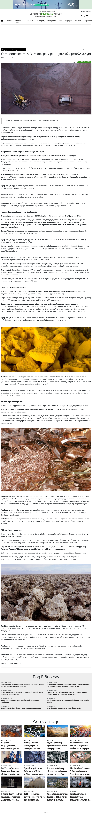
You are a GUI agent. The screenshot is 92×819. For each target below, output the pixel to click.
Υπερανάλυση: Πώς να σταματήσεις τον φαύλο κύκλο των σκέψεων (64, 708)
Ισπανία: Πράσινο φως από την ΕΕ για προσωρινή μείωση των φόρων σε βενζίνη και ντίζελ (68, 701)
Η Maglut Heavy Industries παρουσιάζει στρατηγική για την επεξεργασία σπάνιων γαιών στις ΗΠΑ (11, 797)
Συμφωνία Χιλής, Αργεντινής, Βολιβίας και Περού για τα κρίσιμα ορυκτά (11, 745)
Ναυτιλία (78, 21)
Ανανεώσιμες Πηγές (19, 21)
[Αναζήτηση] (90, 16)
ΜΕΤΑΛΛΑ (83, 62)
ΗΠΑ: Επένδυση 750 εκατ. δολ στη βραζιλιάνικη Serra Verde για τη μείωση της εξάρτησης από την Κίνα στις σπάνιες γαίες (80, 771)
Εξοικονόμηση (40, 21)
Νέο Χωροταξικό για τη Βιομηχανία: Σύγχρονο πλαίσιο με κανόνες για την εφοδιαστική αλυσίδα (11, 771)
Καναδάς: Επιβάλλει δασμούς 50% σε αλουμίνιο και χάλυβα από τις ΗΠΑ (80, 797)
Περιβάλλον (29, 21)
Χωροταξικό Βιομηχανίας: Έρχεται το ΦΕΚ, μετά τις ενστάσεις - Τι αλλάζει (57, 797)
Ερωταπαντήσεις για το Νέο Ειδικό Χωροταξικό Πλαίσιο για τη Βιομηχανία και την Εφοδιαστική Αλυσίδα (80, 745)
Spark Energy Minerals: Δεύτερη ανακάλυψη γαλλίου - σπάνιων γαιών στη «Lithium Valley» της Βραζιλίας (34, 771)
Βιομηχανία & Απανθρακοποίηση (13, 50)
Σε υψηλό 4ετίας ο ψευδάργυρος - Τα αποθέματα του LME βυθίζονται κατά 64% (32, 745)
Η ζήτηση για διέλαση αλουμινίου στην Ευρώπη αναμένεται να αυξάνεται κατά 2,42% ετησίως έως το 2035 (57, 771)
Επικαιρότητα (51, 21)
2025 (78, 62)
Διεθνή (60, 21)
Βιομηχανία (69, 21)
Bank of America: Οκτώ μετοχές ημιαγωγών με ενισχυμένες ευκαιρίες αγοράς (21, 708)
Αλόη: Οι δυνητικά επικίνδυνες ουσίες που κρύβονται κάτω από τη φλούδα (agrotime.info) (20, 701)
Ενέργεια (8, 21)
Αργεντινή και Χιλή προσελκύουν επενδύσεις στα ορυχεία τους (57, 745)
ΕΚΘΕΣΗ (88, 62)
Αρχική (2, 20)
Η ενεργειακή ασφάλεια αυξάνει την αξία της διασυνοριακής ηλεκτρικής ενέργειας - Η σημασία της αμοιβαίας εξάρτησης (22, 693)
